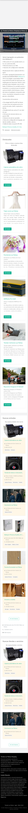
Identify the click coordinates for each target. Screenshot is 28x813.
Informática (3, 787)
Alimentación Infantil (6, 779)
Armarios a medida (9, 599)
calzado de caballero (18, 780)
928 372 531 (9, 479)
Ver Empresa (7, 185)
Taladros (3, 795)
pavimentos (3, 790)
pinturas (8, 790)
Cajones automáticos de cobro (13, 167)
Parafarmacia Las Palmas (16, 788)
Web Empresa (7, 632)
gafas (19, 784)
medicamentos (10, 787)
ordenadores (7, 788)
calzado (11, 780)
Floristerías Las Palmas (11, 255)
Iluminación (21, 785)
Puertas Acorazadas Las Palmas (13, 567)
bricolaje (3, 780)
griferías (23, 784)
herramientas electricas (12, 785)
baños (24, 779)
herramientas (4, 785)
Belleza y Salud (15, 544)
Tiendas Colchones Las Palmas (13, 343)
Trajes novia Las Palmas (11, 211)
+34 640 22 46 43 (10, 606)
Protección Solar (20, 790)
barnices (21, 779)
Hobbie (20, 482)
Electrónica (7, 450)
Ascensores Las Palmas (10, 505)
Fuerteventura (14, 784)
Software (13, 450)
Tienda (13, 795)
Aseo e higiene (8, 544)
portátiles (13, 790)
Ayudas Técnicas (11, 42)
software (21, 793)
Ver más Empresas (14, 618)
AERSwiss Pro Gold (10, 299)
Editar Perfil (20, 805)
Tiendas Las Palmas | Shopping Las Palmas (14, 30)
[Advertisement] (14, 15)
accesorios (3, 777)
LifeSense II (21, 76)
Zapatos (25, 795)
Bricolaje (6, 609)
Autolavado (7, 130)
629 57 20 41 (9, 574)
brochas (7, 780)
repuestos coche (11, 793)
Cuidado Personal (22, 782)
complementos (14, 782)
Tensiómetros (8, 795)
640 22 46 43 (9, 447)
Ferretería (8, 784)
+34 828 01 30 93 (10, 541)
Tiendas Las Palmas (9, 805)
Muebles (18, 609)
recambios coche (5, 792)
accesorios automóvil (11, 777)
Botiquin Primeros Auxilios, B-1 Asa (12, 127)
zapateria (21, 795)
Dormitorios (12, 609)
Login (16, 805)
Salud (19, 42)
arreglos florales (15, 779)
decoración (3, 784)
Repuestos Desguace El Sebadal (13, 387)
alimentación (19, 777)
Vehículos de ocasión (15, 130)
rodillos (17, 793)
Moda (15, 787)
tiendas (16, 795)
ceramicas (8, 782)
